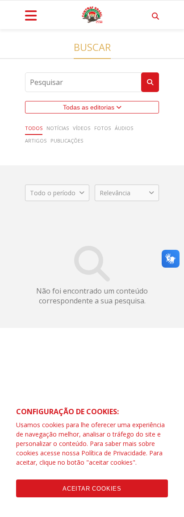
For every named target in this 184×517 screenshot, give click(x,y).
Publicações (66, 140)
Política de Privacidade (113, 453)
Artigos (35, 140)
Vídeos (81, 128)
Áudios (124, 128)
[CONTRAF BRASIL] (92, 14)
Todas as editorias (89, 107)
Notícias (57, 128)
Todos (33, 128)
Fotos (102, 128)
